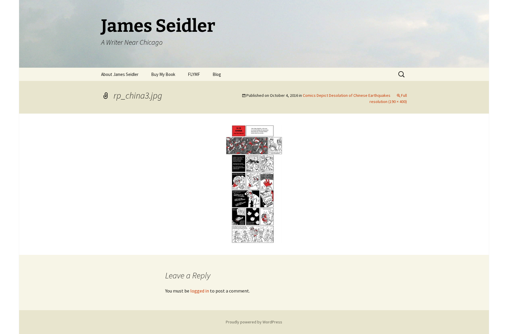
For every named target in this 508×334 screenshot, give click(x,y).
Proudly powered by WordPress (254, 322)
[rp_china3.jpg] (254, 184)
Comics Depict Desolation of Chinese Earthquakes (346, 95)
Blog (217, 74)
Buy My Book (163, 74)
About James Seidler (119, 74)
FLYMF (194, 74)
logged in (199, 291)
